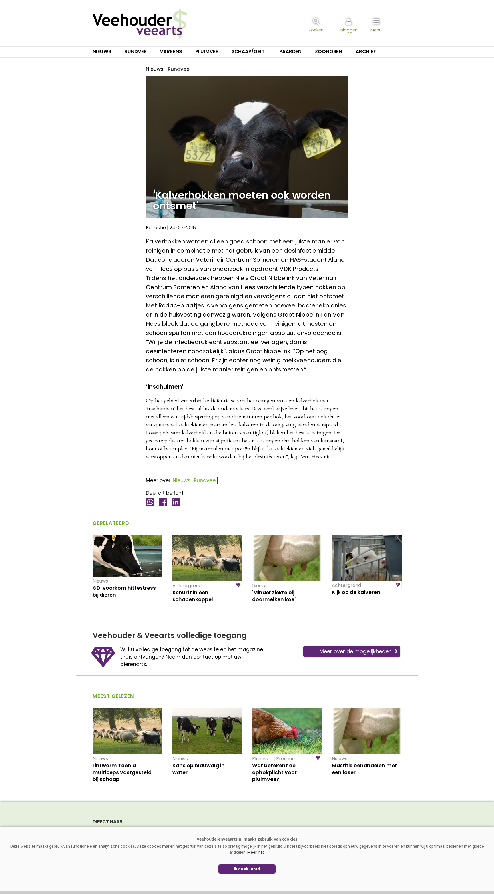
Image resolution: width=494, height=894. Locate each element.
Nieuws (102, 51)
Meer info (256, 852)
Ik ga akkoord (247, 869)
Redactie (156, 227)
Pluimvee (206, 51)
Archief (366, 51)
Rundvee (135, 51)
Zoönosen (328, 51)
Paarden (290, 51)
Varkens (171, 51)
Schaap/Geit (248, 51)
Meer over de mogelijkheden (356, 651)
